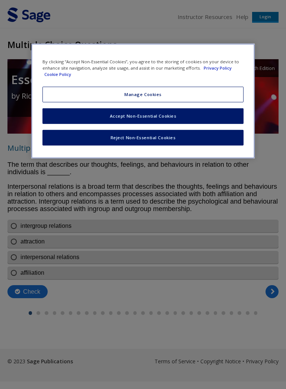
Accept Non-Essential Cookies (143, 116)
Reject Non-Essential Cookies (143, 137)
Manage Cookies (143, 94)
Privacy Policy (218, 68)
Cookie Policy (57, 74)
